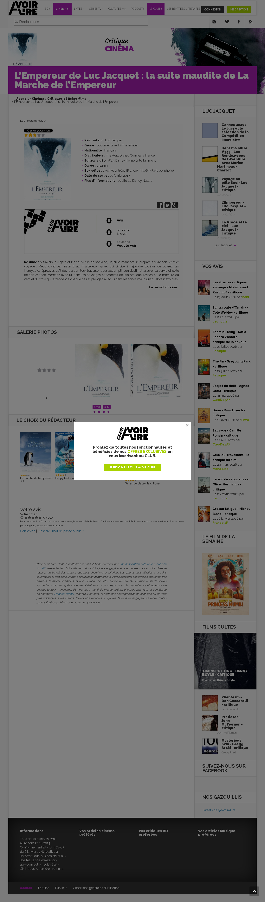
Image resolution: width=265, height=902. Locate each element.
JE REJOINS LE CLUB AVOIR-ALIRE (132, 467)
